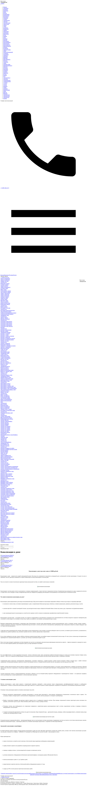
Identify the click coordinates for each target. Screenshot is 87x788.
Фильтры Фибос (4, 451)
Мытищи (5, 58)
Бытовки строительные (6, 329)
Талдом (5, 85)
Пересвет (5, 66)
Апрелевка (5, 8)
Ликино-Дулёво (7, 49)
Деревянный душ (5, 443)
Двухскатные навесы (5, 398)
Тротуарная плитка (5, 497)
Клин (4, 37)
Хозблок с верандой (5, 343)
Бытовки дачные (4, 331)
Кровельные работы (5, 304)
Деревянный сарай (5, 353)
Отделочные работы (38, 774)
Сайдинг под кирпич (5, 426)
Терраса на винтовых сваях (7, 378)
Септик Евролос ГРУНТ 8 (7, 556)
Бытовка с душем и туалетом (7, 336)
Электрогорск (6, 94)
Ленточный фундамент (6, 311)
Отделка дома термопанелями (7, 508)
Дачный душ (3, 439)
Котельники (6, 41)
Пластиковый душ (5, 444)
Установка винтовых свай (7, 412)
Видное (5, 13)
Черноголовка (6, 90)
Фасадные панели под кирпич (8, 512)
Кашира (5, 36)
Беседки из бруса (4, 361)
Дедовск (5, 19)
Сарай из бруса (4, 354)
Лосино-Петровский (8, 52)
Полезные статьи (4, 534)
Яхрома (5, 98)
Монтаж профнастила (6, 532)
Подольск (5, 68)
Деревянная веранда (5, 366)
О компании (7, 773)
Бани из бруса (4, 404)
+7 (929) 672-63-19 (5, 277)
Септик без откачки (5, 464)
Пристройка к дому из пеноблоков (9, 388)
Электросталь (6, 96)
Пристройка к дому (5, 381)
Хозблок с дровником (6, 347)
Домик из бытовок (5, 295)
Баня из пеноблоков (5, 406)
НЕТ (3, 3)
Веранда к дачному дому (6, 371)
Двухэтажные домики (6, 292)
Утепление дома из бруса (6, 489)
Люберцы (5, 55)
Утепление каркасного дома (7, 490)
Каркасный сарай (5, 355)
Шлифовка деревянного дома (7, 478)
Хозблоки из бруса (5, 390)
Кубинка (5, 47)
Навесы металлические (6, 400)
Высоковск (5, 16)
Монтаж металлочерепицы (7, 529)
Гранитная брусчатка (5, 503)
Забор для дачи (4, 453)
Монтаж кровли (4, 526)
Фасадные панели (5, 510)
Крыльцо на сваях (5, 522)
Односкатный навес (5, 397)
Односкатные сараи (5, 356)
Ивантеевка (6, 33)
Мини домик (4, 289)
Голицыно (5, 18)
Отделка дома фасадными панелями (9, 509)
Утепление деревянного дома (7, 488)
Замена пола (3, 515)
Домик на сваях (4, 298)
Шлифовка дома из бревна (7, 482)
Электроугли (6, 97)
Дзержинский (6, 20)
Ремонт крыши (4, 306)
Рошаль (5, 75)
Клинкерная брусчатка (6, 504)
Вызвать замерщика (49, 773)
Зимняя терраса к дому (6, 377)
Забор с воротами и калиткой (7, 459)
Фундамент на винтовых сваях (8, 410)
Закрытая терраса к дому (6, 379)
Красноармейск (6, 42)
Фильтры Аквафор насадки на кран (9, 449)
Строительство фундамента (7, 314)
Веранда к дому (4, 364)
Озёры (4, 63)
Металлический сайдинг (6, 417)
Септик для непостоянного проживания (10, 468)
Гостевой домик (4, 288)
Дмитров (5, 21)
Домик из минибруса (5, 287)
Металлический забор (6, 458)
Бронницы (5, 10)
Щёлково (5, 93)
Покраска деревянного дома (7, 471)
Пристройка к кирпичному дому (8, 387)
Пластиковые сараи (5, 351)
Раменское (5, 72)
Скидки (17, 773)
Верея (4, 12)
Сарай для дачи (4, 349)
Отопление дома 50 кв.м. (6, 321)
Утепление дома (4, 486)
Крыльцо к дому (4, 517)
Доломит (3, 436)
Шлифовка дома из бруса (6, 483)
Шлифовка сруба (4, 481)
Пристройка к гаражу (6, 539)
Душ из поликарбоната (6, 442)
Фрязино (5, 86)
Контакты (6, 275)
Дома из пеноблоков (5, 278)
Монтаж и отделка (63, 773)
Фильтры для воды (5, 445)
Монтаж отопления (5, 319)
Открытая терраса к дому (6, 375)
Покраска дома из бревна (6, 473)
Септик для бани (4, 465)
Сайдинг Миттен (4, 420)
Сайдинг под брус (5, 431)
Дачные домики (4, 317)
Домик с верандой (5, 294)
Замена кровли (4, 525)
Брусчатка (3, 500)
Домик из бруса (4, 286)
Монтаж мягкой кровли (6, 531)
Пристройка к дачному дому (7, 386)
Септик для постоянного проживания (9, 466)
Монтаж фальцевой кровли (7, 528)
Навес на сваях (4, 394)
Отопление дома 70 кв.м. (6, 323)
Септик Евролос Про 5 (6, 566)
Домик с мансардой (5, 293)
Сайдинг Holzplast (5, 423)
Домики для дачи (4, 281)
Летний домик (4, 299)
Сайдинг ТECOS (4, 422)
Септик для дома (4, 460)
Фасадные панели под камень (7, 514)
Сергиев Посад (6, 77)
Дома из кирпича (4, 301)
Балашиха (5, 9)
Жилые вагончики (5, 348)
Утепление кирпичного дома (7, 492)
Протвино (5, 69)
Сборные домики (5, 297)
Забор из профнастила (6, 455)
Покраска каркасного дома (7, 476)
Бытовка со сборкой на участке (8, 338)
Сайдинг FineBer (4, 425)
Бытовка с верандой (5, 337)
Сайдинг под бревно (5, 429)
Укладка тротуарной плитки (7, 495)
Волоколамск (6, 14)
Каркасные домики (5, 283)
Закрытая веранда (5, 369)
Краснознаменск (7, 46)
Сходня (5, 83)
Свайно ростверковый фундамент (8, 312)
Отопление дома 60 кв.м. (6, 322)
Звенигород (6, 31)
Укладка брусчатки (5, 505)
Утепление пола (4, 516)
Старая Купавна (7, 81)
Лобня (4, 51)
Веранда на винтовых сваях (7, 370)
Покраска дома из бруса (6, 475)
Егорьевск (5, 27)
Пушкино (5, 70)
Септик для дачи (4, 462)
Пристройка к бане (5, 538)
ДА (1, 3)
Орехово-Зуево (6, 64)
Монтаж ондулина (5, 533)
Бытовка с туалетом (5, 333)
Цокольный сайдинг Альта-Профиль (9, 434)
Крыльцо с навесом (5, 521)
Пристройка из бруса (5, 383)
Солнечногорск (6, 80)
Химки (5, 87)
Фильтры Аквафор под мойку (7, 448)
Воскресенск (6, 15)
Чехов (4, 91)
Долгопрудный (6, 23)
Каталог (2, 275)
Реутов (4, 74)
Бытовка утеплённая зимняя (7, 339)
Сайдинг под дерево (5, 428)
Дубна (4, 26)
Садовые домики (4, 284)
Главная (2, 542)
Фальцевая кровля (5, 523)
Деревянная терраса (5, 376)
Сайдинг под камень (5, 427)
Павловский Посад (7, 65)
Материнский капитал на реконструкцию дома (11, 537)
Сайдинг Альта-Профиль (6, 421)
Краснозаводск (6, 44)
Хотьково (5, 88)
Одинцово (5, 62)
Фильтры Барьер (4, 450)
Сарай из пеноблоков (5, 358)
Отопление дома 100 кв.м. (7, 326)
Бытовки (3, 327)
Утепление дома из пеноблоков (8, 493)
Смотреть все (4, 282)
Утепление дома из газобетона (8, 494)
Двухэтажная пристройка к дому (8, 389)
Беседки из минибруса (6, 362)
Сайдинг (3, 414)
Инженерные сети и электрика (50, 774)
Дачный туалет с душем (6, 409)
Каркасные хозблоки (5, 344)
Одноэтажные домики (6, 290)
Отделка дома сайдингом (6, 506)
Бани (2, 401)
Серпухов (5, 79)
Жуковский (5, 29)
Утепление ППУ (4, 499)
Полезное (32, 773)
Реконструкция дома (5, 303)
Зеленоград (5, 32)
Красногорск (6, 43)
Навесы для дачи (4, 392)
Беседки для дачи (4, 359)
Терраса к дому (4, 372)
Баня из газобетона (5, 408)
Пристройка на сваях (5, 384)
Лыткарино (6, 54)
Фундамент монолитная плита (8, 310)
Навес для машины (5, 395)
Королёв (5, 40)
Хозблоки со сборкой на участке (8, 345)
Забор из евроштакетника (6, 456)
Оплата (15, 275)
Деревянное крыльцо (5, 520)
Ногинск (5, 60)
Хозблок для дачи (5, 340)
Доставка (11, 275)
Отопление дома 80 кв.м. (6, 325)
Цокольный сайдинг (5, 432)
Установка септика (5, 470)
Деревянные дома (5, 315)
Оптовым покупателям (24, 773)
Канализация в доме (5, 484)
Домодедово (6, 24)
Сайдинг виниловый (5, 416)
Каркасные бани (4, 405)
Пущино (5, 71)
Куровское (5, 48)
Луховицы (5, 53)
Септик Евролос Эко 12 (6, 561)
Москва (5, 7)
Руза (4, 76)
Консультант (13, 773)
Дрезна (5, 25)
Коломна (5, 38)
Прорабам (56, 773)
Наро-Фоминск (6, 59)
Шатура (5, 92)
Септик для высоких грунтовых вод (9, 467)
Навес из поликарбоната (6, 399)
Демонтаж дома (4, 437)
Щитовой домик (4, 300)
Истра (4, 35)
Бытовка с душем (5, 334)
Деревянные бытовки (6, 332)
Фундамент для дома (5, 308)
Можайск (5, 57)
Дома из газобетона (5, 280)
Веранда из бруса (5, 367)
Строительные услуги (40, 773)
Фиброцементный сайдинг (7, 419)
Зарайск (5, 30)
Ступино (5, 82)
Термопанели (4, 498)
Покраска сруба (4, 477)
